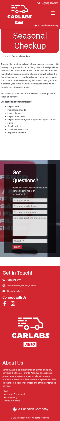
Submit (17, 247)
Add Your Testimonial (14, 394)
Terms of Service (12, 400)
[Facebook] (6, 304)
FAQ (6, 391)
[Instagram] (14, 304)
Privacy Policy (10, 397)
